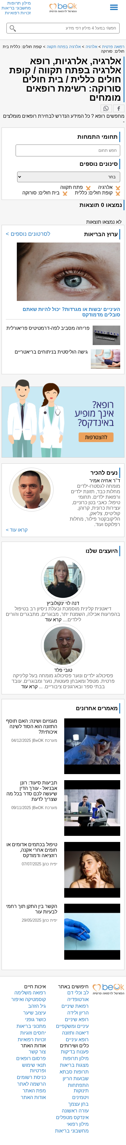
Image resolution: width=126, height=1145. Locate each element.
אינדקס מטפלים (72, 1117)
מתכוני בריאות (31, 1026)
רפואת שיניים (75, 1006)
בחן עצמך (78, 1104)
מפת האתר (34, 1090)
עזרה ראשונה (75, 1110)
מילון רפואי (78, 1124)
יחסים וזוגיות (33, 1032)
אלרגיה (91, 46)
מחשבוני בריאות (16, 7)
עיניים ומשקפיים (72, 1026)
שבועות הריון (76, 1078)
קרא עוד (53, 619)
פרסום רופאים (31, 1058)
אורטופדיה (78, 999)
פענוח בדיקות (75, 1051)
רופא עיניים (77, 1039)
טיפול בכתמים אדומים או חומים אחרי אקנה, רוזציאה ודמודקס (31, 850)
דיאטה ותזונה (75, 1032)
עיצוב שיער (34, 1012)
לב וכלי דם (78, 992)
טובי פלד (63, 670)
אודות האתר (33, 1097)
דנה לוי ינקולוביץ (63, 603)
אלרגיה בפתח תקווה (64, 46)
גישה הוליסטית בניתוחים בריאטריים (51, 351)
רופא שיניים (77, 1019)
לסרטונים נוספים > (28, 234)
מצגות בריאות (74, 1065)
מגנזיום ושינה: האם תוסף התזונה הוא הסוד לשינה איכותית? (31, 726)
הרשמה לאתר (31, 1084)
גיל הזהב (37, 1006)
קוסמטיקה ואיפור (28, 999)
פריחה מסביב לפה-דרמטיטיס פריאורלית (48, 328)
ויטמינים (80, 1097)
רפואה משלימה (30, 992)
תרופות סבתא (74, 1071)
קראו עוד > (17, 529)
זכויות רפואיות (18, 12)
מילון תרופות (19, 3)
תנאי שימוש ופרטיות (34, 1068)
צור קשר (37, 1051)
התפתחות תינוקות (78, 1088)
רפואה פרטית (113, 46)
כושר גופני (35, 1019)
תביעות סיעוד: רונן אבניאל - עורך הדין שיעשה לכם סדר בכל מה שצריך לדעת (31, 791)
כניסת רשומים (31, 1077)
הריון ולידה (78, 1012)
